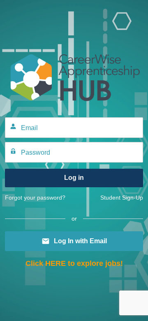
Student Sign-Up (121, 197)
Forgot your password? (35, 197)
